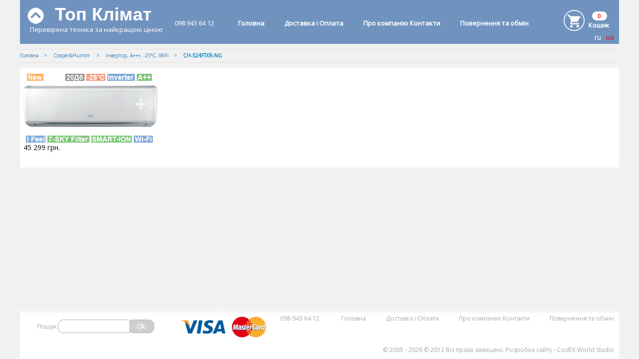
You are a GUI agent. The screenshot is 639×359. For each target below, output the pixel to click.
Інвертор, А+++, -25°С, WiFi (137, 55)
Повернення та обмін (494, 22)
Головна (251, 22)
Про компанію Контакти (401, 22)
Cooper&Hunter (72, 55)
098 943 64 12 (194, 22)
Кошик (599, 24)
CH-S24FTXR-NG (202, 55)
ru (598, 37)
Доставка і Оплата (314, 22)
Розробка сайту (529, 350)
